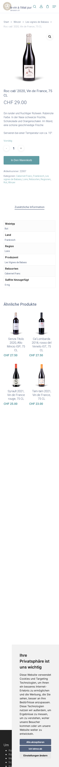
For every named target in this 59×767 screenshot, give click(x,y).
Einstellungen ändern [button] (35, 755)
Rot (5, 182)
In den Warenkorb (21, 160)
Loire (25, 179)
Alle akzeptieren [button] (35, 742)
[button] (54, 6)
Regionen (46, 179)
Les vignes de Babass (37, 22)
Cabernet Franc (24, 176)
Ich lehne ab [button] (35, 748)
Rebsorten (34, 179)
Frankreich (38, 176)
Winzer (17, 22)
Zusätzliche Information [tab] (29, 207)
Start (6, 22)
